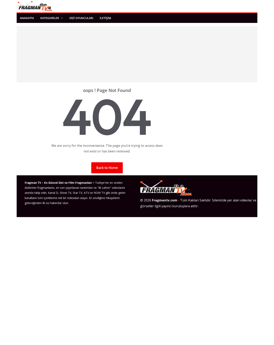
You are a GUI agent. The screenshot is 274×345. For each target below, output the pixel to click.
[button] (61, 18)
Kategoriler (49, 18)
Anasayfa (27, 18)
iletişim (105, 18)
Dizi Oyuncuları (81, 18)
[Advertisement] (137, 54)
